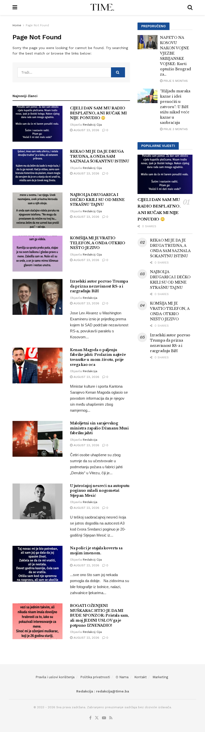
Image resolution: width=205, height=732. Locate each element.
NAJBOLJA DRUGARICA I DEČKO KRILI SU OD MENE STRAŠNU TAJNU (97, 199)
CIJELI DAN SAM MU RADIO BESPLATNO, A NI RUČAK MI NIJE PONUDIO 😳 (98, 113)
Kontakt (140, 677)
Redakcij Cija (92, 124)
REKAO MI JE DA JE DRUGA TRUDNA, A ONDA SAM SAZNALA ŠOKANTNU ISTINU (99, 156)
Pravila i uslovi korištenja (55, 677)
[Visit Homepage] (102, 8)
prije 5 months (175, 81)
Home (16, 25)
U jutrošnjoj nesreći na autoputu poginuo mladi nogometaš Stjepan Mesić (100, 490)
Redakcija (90, 298)
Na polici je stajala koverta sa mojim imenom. (96, 550)
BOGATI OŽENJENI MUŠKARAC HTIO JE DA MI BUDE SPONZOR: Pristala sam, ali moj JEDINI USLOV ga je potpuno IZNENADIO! (99, 615)
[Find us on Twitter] (97, 718)
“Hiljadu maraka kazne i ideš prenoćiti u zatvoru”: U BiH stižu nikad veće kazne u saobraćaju (175, 107)
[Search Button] (190, 7)
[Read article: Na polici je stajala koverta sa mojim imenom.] (37, 564)
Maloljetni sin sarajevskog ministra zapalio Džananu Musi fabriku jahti (99, 428)
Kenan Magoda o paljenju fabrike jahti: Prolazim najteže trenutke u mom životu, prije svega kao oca (98, 357)
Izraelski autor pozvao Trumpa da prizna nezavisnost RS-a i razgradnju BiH (99, 286)
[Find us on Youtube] (104, 718)
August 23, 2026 (85, 130)
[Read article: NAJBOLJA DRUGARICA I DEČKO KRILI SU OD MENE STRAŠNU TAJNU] (37, 210)
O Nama (122, 677)
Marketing (160, 677)
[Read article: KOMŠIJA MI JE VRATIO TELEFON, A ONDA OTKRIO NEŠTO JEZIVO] (37, 254)
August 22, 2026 (85, 508)
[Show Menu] (14, 7)
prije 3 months (175, 129)
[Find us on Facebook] (90, 718)
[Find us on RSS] (110, 718)
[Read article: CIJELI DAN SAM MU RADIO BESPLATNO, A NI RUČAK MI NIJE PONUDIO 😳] (37, 124)
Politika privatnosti (95, 677)
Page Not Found (37, 25)
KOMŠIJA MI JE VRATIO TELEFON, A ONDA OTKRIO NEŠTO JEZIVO (97, 243)
